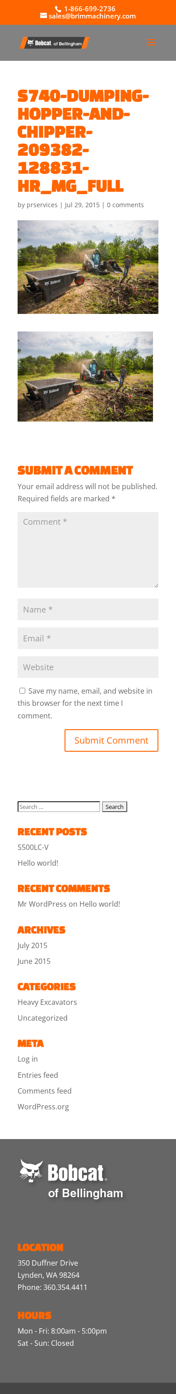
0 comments (125, 204)
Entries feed (38, 1075)
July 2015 (32, 945)
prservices (42, 204)
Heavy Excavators (47, 1002)
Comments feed (45, 1091)
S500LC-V (33, 847)
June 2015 (34, 961)
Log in (28, 1059)
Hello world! (38, 863)
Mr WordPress (42, 904)
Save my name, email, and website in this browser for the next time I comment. (85, 703)
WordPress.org (43, 1107)
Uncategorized (43, 1018)
